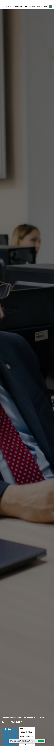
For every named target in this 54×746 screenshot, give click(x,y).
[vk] (2, 1)
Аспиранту (33, 1)
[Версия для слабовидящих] (46, 1)
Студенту (28, 1)
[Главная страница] (3, 6)
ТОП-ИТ (45, 6)
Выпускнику (39, 1)
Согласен (41, 741)
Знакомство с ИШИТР (8, 6)
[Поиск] (45, 1)
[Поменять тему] (51, 2)
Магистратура (10, 1)
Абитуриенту (22, 1)
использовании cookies (22, 741)
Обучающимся (32, 6)
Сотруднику (16, 1)
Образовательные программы (21, 6)
